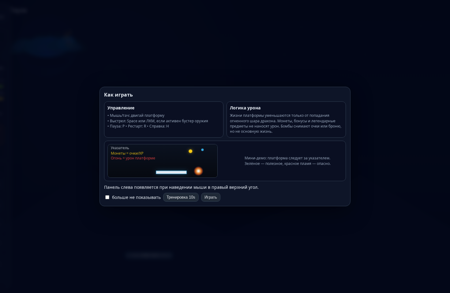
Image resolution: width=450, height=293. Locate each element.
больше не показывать (136, 197)
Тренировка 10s (181, 197)
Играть (210, 197)
